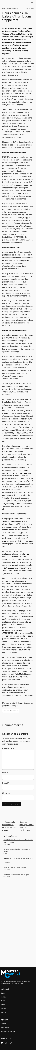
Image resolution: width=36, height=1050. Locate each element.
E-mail (5, 783)
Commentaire (8, 748)
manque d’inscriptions (11, 711)
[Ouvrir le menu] (32, 3)
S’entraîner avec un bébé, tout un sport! (16, 875)
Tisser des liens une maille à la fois (15, 868)
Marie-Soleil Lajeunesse (10, 8)
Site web (6, 793)
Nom (5, 773)
